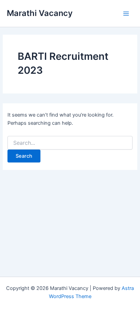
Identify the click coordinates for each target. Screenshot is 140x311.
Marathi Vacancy (40, 13)
